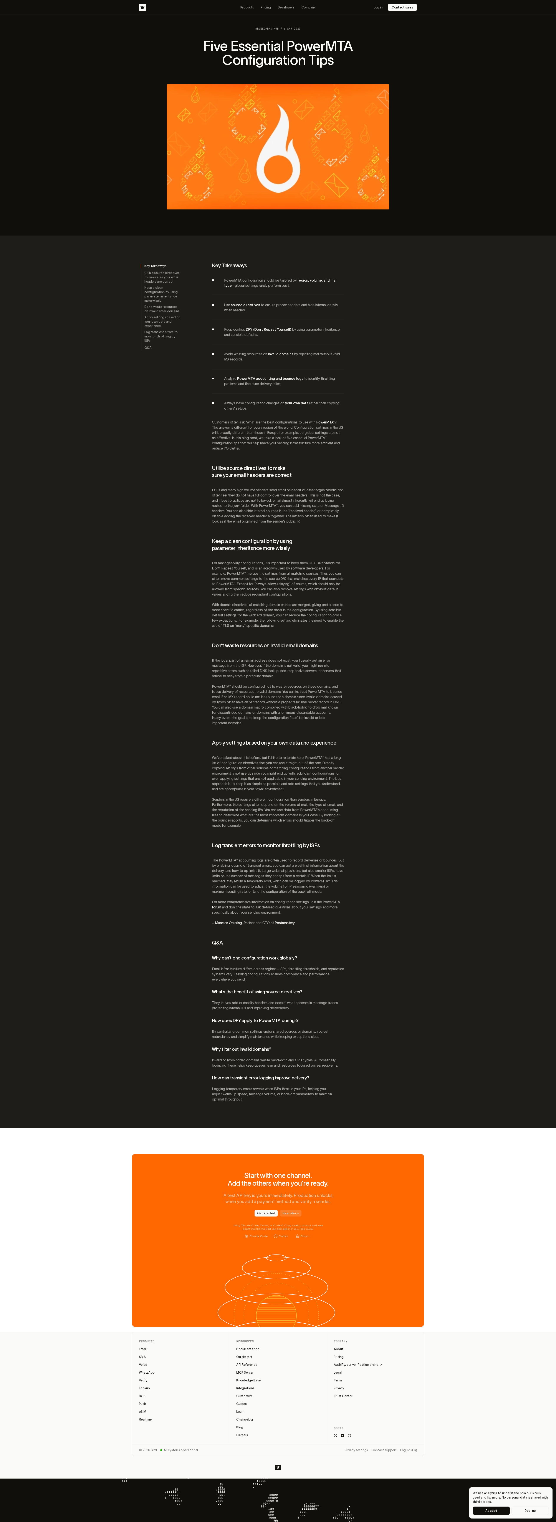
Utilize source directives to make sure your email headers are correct (162, 277)
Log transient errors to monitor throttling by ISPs (161, 336)
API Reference (246, 1364)
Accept (491, 1510)
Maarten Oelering (228, 923)
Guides (241, 1404)
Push (142, 1404)
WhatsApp (147, 1372)
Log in (378, 7)
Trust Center (343, 1396)
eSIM (142, 1411)
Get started (266, 1213)
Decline (530, 1510)
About (338, 1349)
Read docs (291, 1213)
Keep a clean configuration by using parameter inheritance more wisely (161, 294)
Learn (240, 1411)
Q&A (148, 347)
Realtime (145, 1419)
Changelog (244, 1419)
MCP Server (244, 1372)
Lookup (144, 1388)
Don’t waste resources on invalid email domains (162, 309)
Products (247, 7)
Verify (143, 1380)
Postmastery (285, 923)
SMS (142, 1357)
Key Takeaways (155, 266)
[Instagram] (349, 1435)
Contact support (384, 1450)
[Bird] (142, 7)
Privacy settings (356, 1450)
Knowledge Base (248, 1380)
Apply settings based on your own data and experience (162, 321)
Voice (143, 1364)
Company (308, 7)
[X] (335, 1435)
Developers (286, 7)
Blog (239, 1427)
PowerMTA (324, 422)
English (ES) (408, 1450)
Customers (244, 1396)
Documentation (247, 1349)
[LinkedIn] (342, 1435)
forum (216, 907)
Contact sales (402, 7)
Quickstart (244, 1357)
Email (142, 1349)
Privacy (339, 1388)
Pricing (266, 7)
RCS (142, 1396)
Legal (338, 1372)
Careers (242, 1435)
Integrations (245, 1388)
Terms (338, 1380)
